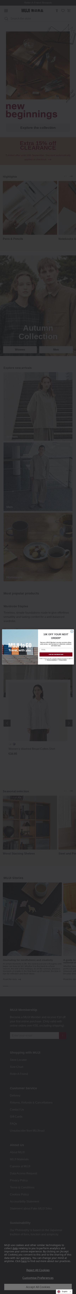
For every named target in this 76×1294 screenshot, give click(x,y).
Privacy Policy (63, 660)
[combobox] (64, 1291)
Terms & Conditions (52, 660)
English (64, 1291)
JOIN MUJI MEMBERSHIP (56, 654)
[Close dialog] (72, 631)
